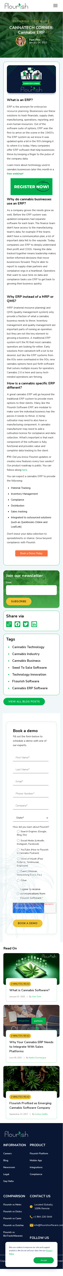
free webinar (15, 174)
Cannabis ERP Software (30, 688)
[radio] (33, 833)
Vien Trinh (36, 996)
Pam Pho (34, 39)
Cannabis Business (26, 661)
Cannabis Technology (28, 647)
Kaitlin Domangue (37, 1057)
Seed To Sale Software (29, 667)
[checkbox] (31, 856)
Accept (44, 1260)
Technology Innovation (29, 674)
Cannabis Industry (26, 654)
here (24, 470)
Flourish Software (25, 681)
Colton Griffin (41, 1114)
